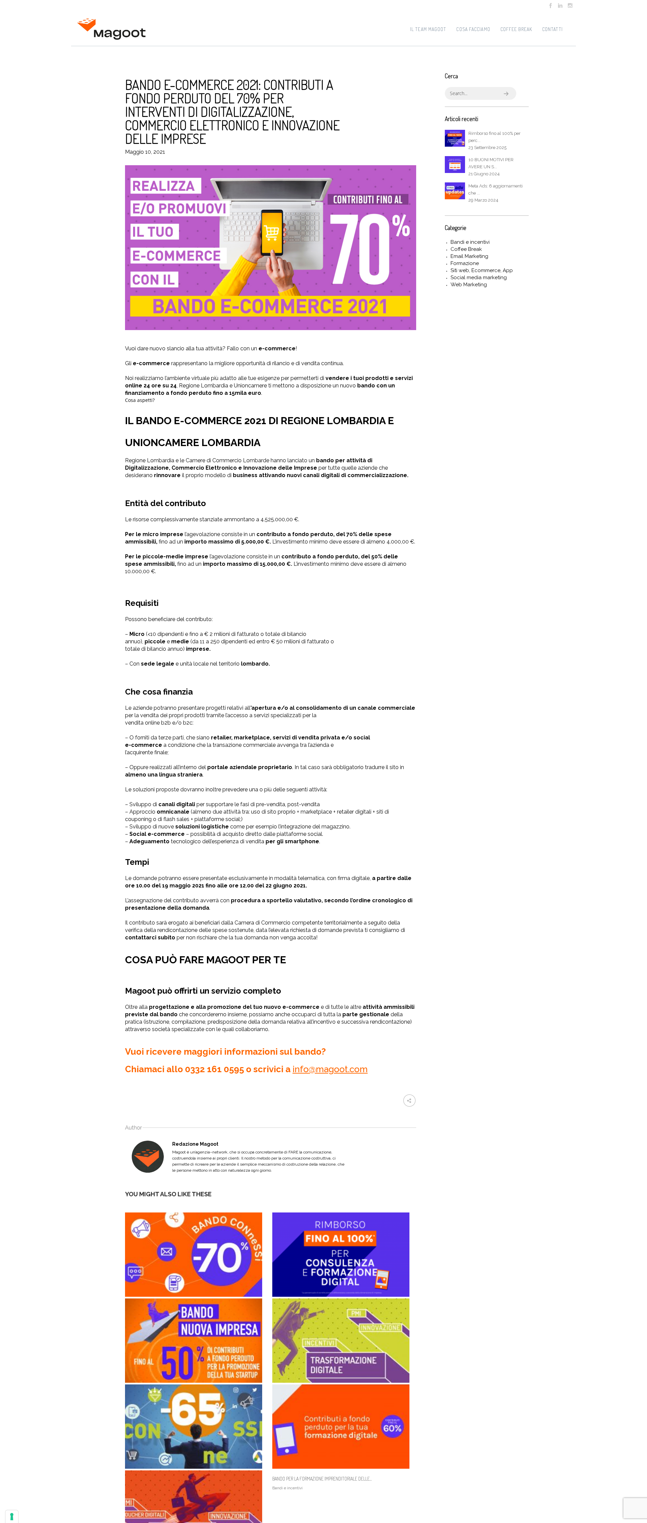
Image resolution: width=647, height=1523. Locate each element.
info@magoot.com (330, 1069)
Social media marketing (479, 277)
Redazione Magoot (195, 1144)
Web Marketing (469, 285)
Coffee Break (466, 249)
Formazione (465, 263)
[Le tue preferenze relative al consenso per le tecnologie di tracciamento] (11, 1516)
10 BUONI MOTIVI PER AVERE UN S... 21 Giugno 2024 (491, 166)
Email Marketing (469, 256)
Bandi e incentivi (470, 242)
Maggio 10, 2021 (145, 152)
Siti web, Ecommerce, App (482, 270)
